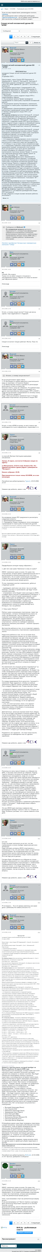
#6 (39, 371)
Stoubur (12, 1163)
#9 (39, 514)
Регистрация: (13, 53)
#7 (39, 422)
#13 (39, 903)
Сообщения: (13, 54)
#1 (39, 65)
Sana (11, 252)
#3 (39, 269)
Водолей (13, 48)
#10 (39, 562)
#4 (39, 309)
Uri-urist (12, 291)
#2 (39, 223)
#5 (39, 338)
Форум (6, 9)
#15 (39, 1181)
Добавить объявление (25, 1232)
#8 (39, 453)
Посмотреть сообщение (24, 227)
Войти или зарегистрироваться (30, 1)
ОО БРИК (12, 9)
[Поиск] (27, 42)
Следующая (35, 36)
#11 (39, 768)
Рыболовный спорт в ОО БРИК (25, 9)
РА (11, 205)
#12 (39, 838)
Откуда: (12, 442)
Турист (12, 434)
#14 (39, 932)
